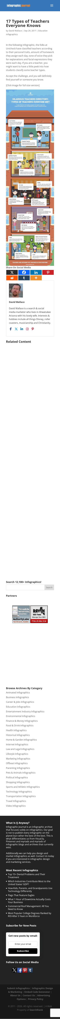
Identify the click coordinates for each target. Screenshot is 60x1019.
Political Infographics (17, 777)
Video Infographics (16, 805)
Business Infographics (17, 697)
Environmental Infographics (20, 716)
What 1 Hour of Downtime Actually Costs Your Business (29, 901)
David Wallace (15, 30)
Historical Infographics (18, 735)
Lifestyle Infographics (17, 753)
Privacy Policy (35, 999)
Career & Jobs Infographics (20, 701)
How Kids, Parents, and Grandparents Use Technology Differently (30, 890)
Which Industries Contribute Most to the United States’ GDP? (29, 883)
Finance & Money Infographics (22, 720)
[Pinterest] (48, 272)
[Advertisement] (30, 457)
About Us (15, 995)
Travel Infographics (16, 801)
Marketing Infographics (18, 758)
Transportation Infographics (21, 796)
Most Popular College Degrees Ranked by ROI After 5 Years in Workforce (29, 915)
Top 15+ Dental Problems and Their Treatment (26, 876)
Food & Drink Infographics (19, 725)
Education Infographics (18, 706)
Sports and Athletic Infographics (23, 786)
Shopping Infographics (18, 782)
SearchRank (36, 1009)
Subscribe (23, 951)
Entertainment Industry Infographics (25, 711)
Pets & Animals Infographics (20, 772)
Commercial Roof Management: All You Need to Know (28, 908)
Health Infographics (16, 730)
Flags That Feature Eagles (21, 895)
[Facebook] (24, 272)
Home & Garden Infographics (21, 739)
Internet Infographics (17, 744)
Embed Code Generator (37, 991)
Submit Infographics (18, 988)
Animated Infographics (18, 692)
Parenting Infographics (18, 768)
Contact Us (29, 995)
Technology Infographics (19, 791)
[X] (12, 272)
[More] (36, 277)
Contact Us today (45, 856)
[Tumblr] (24, 277)
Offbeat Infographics (17, 763)
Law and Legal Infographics (20, 749)
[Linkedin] (36, 272)
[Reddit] (12, 277)
